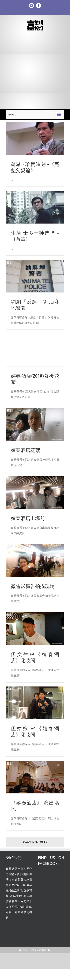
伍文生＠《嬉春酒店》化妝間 (35, 657)
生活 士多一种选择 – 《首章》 (35, 235)
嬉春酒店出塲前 (28, 518)
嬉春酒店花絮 (25, 450)
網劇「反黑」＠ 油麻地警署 (35, 304)
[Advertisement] (35, 70)
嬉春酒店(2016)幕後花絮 (35, 378)
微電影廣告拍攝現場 (33, 586)
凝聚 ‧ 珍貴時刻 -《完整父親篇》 (35, 167)
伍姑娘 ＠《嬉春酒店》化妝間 (35, 731)
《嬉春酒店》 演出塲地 (35, 805)
